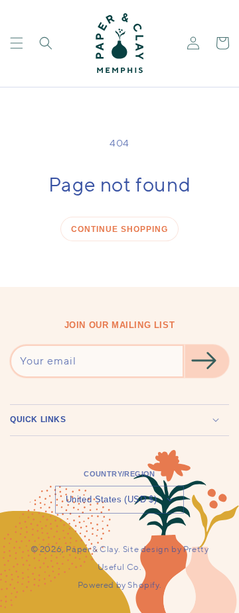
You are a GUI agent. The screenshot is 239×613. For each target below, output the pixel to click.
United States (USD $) (111, 499)
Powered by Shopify (118, 585)
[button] (16, 43)
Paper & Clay (92, 549)
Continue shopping (119, 229)
